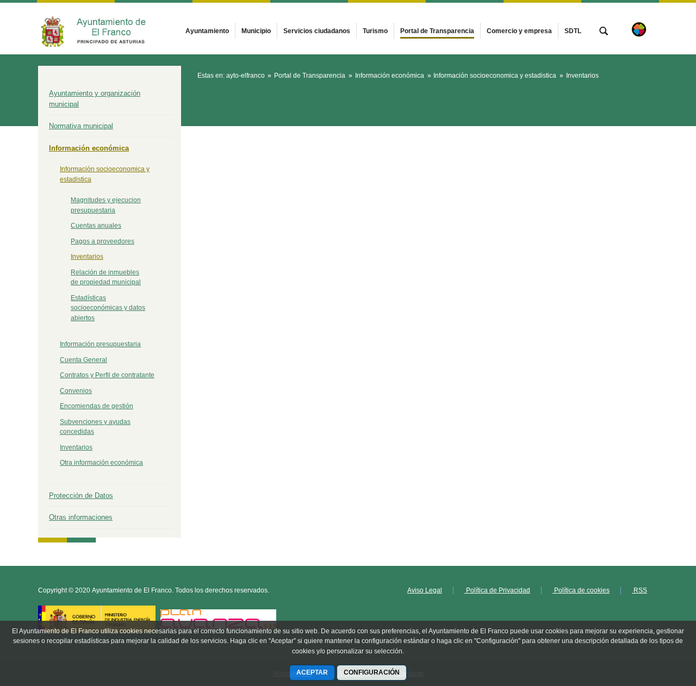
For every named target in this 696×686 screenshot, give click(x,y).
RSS (639, 590)
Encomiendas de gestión (96, 406)
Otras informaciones (81, 517)
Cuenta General (83, 360)
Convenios (76, 391)
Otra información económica (101, 462)
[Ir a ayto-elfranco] (98, 28)
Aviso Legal (424, 590)
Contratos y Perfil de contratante (107, 375)
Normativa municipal (81, 126)
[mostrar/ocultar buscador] (603, 32)
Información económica (89, 148)
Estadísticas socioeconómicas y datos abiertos (108, 308)
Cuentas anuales (96, 225)
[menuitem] (207, 31)
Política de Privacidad (497, 590)
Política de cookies (581, 590)
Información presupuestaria (100, 344)
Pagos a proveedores (102, 241)
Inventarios (87, 256)
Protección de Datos (81, 495)
